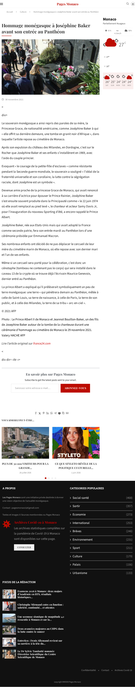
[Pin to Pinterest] (43, 413)
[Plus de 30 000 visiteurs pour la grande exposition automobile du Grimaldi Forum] (25, 443)
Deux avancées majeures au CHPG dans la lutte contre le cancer (41, 630)
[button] (6, 453)
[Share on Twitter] (40, 413)
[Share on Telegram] (55, 413)
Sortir (103, 506)
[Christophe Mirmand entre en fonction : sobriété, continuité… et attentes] (9, 606)
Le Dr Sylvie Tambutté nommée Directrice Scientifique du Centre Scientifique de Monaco (37, 654)
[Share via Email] (67, 413)
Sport (103, 548)
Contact (105, 670)
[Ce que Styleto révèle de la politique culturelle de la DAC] (76, 443)
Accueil (10, 11)
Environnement (103, 540)
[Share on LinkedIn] (47, 413)
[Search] (127, 4)
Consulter (24, 547)
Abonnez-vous (75, 388)
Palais (103, 565)
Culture (23, 11)
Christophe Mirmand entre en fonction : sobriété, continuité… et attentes (40, 606)
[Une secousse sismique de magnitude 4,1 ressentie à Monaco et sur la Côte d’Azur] (9, 618)
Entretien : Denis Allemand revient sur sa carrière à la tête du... (40, 642)
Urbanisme (103, 573)
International (103, 523)
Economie (103, 515)
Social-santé (103, 498)
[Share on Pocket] (59, 413)
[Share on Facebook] (36, 413)
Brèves (103, 531)
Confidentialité (88, 670)
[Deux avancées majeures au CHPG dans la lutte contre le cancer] (9, 630)
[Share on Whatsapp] (51, 413)
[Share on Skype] (63, 413)
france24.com (42, 343)
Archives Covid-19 (123, 670)
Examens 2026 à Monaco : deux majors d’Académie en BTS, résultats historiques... (40, 594)
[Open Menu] (1, 3)
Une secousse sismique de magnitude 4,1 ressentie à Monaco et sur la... (41, 618)
